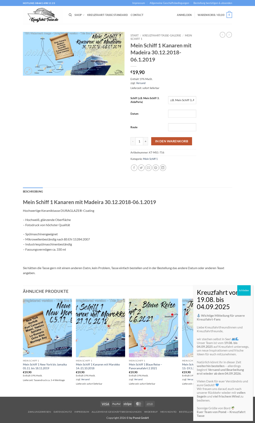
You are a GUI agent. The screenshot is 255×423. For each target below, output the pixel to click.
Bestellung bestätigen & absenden (212, 3)
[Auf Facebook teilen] (134, 167)
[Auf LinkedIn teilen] (163, 167)
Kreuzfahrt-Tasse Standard (107, 15)
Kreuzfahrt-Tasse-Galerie (161, 35)
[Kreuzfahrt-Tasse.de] (43, 15)
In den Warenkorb (171, 141)
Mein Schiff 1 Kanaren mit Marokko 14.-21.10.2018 (98, 366)
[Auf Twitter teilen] (141, 167)
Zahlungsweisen (39, 411)
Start (134, 35)
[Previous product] (229, 34)
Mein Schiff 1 (150, 158)
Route (133, 127)
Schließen (244, 290)
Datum (134, 113)
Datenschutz (63, 411)
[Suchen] (70, 15)
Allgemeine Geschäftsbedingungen (169, 3)
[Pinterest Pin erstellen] (155, 167)
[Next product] (222, 34)
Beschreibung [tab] (33, 191)
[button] (184, 15)
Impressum (138, 3)
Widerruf (151, 411)
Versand (140, 83)
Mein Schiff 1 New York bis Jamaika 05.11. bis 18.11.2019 (45, 366)
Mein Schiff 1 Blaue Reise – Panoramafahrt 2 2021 (145, 366)
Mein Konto (168, 411)
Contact (137, 15)
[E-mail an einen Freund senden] (148, 167)
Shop (78, 15)
